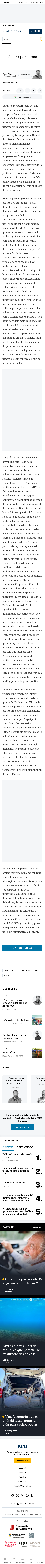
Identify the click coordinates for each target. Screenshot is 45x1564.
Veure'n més (37, 1227)
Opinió (6, 39)
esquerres (26, 970)
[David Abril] (15, 1096)
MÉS (36, 970)
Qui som (22, 1472)
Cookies (37, 1514)
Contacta (22, 1481)
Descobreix (8, 1227)
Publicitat (22, 1477)
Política (15, 970)
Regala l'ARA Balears (22, 1486)
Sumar (6, 975)
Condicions (28, 1514)
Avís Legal (19, 1514)
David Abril (7, 74)
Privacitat (9, 1514)
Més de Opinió (10, 988)
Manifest (22, 1468)
